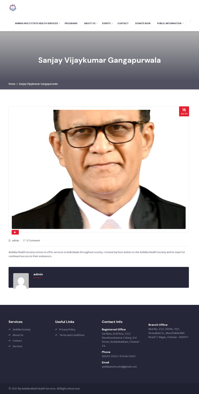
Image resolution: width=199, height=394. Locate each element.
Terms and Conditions (72, 335)
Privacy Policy (67, 329)
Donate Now (142, 23)
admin (15, 240)
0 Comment (33, 240)
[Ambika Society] (13, 7)
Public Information (169, 23)
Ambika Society (22, 329)
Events (106, 23)
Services (17, 346)
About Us (89, 23)
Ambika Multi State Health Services (36, 23)
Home (12, 83)
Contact (123, 23)
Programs (71, 23)
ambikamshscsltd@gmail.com (119, 366)
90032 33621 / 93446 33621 (119, 356)
